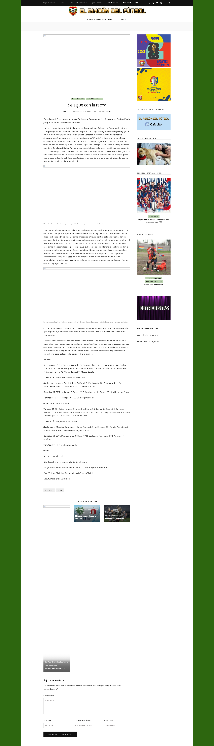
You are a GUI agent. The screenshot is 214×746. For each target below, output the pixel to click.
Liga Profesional (49, 3)
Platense (117, 515)
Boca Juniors (78, 98)
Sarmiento (88, 513)
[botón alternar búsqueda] (169, 3)
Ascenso (62, 3)
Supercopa (153, 216)
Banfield (48, 662)
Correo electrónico (83, 720)
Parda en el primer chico (153, 284)
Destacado (79, 509)
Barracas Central (111, 512)
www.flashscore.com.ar (148, 335)
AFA (136, 3)
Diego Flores (66, 111)
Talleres (60, 490)
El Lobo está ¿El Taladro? (55, 668)
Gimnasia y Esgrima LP (60, 662)
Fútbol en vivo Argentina (148, 341)
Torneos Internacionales (78, 3)
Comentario (48, 695)
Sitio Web (108, 720)
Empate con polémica (114, 518)
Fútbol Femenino (113, 3)
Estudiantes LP (89, 509)
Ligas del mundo (97, 3)
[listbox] (154, 202)
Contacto (123, 19)
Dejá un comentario (107, 111)
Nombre (47, 720)
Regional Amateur (154, 281)
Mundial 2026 (128, 3)
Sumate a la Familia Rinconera (99, 19)
